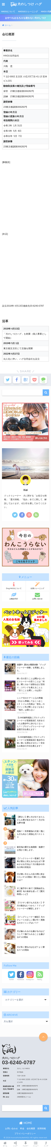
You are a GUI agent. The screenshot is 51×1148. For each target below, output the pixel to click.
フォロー (25, 1146)
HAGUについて (8, 11)
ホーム (5, 1146)
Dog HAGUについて (14, 588)
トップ (46, 1146)
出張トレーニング (37, 588)
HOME (27, 1123)
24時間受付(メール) (24, 1097)
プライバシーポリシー (25, 1133)
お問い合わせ (37, 599)
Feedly (39, 979)
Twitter (11, 979)
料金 (22, 1128)
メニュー (36, 1146)
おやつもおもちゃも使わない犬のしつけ (25, 18)
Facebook (20, 979)
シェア (15, 1146)
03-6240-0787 (18, 1062)
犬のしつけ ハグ (29, 4)
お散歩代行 (13, 599)
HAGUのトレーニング (28, 11)
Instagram (30, 979)
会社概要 (31, 1128)
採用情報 (41, 1128)
